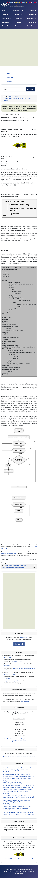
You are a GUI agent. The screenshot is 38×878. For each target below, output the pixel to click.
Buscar (31, 89)
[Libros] (35, 11)
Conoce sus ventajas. (10, 674)
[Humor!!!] (35, 14)
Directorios (32, 22)
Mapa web (10, 77)
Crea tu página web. (16, 661)
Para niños (30, 26)
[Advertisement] (19, 47)
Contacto (9, 81)
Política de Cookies (24, 701)
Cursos (4, 14)
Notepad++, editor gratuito (11, 681)
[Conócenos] (10, 22)
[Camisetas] (35, 18)
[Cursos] (7, 14)
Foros (19, 22)
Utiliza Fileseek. (8, 666)
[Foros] (22, 22)
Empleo (17, 14)
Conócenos (5, 22)
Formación (5, 26)
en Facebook (23, 637)
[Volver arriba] (35, 875)
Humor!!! (31, 14)
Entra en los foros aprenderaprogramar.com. (19, 757)
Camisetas (30, 18)
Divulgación (5, 18)
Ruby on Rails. (8, 657)
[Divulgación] (10, 18)
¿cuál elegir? (7, 678)
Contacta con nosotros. (25, 831)
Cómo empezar (16, 10)
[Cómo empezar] (22, 11)
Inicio (3, 10)
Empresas (18, 26)
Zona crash (18, 18)
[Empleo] (21, 14)
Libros (32, 10)
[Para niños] (35, 26)
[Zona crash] (23, 18)
